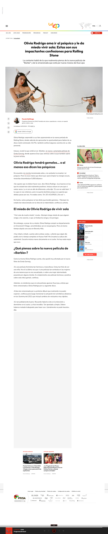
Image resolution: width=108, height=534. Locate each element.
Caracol (84, 496)
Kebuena (82, 498)
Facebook (8, 118)
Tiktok (44, 480)
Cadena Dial (64, 498)
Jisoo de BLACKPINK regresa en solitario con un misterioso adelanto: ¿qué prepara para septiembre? (89, 186)
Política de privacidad (40, 491)
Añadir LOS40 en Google (24, 131)
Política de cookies (51, 491)
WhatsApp (8, 127)
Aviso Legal (30, 491)
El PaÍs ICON (57, 500)
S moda (64, 500)
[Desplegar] (54, 525)
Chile (93, 26)
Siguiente (63, 531)
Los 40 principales (43, 496)
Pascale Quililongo (28, 119)
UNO (46, 498)
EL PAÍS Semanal (70, 498)
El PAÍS (34, 496)
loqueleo (72, 500)
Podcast (45, 33)
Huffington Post (37, 498)
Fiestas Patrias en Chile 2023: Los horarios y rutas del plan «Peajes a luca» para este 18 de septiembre (32, 468)
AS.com (72, 496)
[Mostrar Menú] (7, 26)
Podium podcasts (50, 500)
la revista (27, 173)
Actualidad (17, 38)
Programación (26, 33)
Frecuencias (36, 33)
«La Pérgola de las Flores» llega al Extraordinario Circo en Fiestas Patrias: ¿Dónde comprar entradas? (53, 468)
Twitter (8, 123)
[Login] (100, 25)
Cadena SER (66, 496)
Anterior (45, 531)
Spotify (60, 480)
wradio (51, 498)
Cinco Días (57, 498)
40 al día (8, 33)
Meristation (80, 500)
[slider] (54, 527)
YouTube (50, 480)
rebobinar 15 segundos (49, 531)
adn (78, 496)
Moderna (42, 500)
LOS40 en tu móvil (76, 491)
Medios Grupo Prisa (20, 501)
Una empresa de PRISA (20, 497)
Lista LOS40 (16, 33)
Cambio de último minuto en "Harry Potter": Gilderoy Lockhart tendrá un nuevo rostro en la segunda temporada (88, 176)
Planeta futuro (76, 498)
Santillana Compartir (59, 496)
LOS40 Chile (54, 26)
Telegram (8, 132)
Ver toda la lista (89, 254)
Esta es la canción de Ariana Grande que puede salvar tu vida (89, 168)
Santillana (50, 496)
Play (54, 530)
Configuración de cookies (64, 491)
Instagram (47, 480)
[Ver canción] (81, 226)
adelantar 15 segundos (59, 531)
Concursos (54, 33)
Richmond (33, 500)
